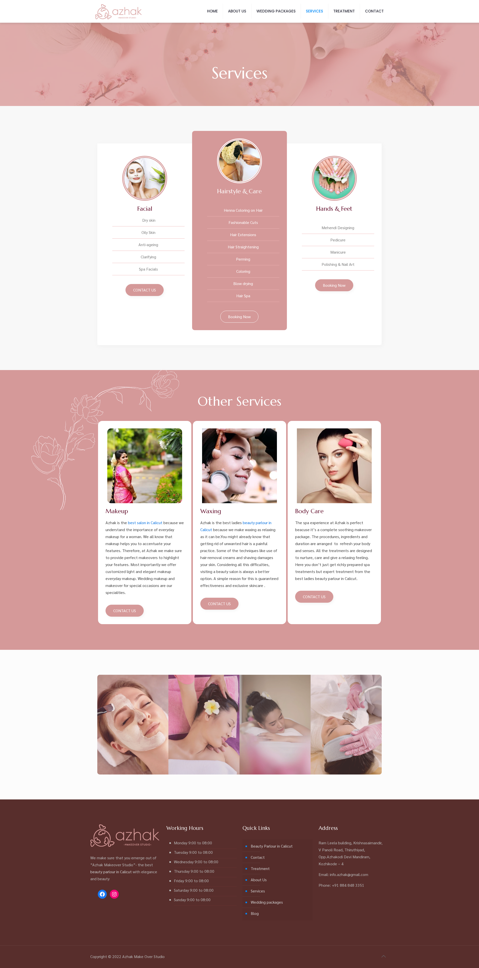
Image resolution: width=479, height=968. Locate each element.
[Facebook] (102, 894)
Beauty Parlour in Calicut (272, 846)
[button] (144, 290)
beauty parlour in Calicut (111, 871)
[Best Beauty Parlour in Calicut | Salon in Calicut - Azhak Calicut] (118, 11)
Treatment (260, 868)
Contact (258, 857)
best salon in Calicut (145, 522)
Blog (255, 913)
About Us (259, 879)
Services (258, 890)
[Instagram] (114, 894)
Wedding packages (267, 902)
